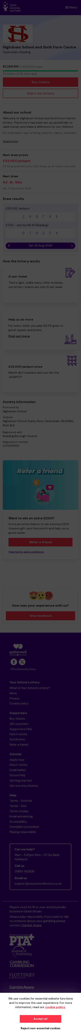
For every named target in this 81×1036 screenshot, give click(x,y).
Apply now (17, 760)
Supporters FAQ (21, 729)
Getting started (20, 780)
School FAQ (17, 775)
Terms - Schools (21, 801)
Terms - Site (18, 806)
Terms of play (19, 811)
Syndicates (17, 739)
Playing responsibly (23, 832)
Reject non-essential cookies (40, 1028)
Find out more (19, 336)
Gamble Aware (32, 925)
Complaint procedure (24, 827)
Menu (73, 7)
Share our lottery (40, 93)
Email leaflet (18, 770)
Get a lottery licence (24, 786)
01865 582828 (24, 871)
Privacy (15, 698)
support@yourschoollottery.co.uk (38, 883)
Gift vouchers (19, 724)
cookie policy (55, 1007)
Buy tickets (41, 82)
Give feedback (41, 616)
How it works (18, 734)
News (13, 693)
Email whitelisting (21, 816)
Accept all (40, 1018)
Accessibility (18, 822)
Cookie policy (19, 703)
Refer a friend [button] (40, 542)
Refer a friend (19, 745)
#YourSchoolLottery (23, 669)
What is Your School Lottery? (30, 688)
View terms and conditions (26, 552)
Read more (10, 141)
